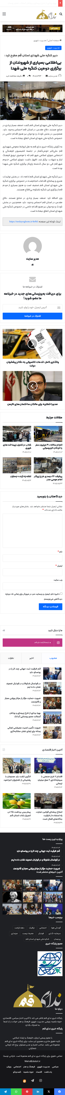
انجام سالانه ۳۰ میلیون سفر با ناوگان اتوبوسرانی (49, 446)
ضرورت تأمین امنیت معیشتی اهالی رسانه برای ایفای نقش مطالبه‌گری (24, 729)
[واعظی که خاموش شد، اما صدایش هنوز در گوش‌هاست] (12, 897)
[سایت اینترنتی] (32, 265)
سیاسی (55, 1066)
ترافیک (32, 927)
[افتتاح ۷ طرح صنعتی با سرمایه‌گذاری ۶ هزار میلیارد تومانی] (48, 766)
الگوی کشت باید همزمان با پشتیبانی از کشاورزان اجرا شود (17, 778)
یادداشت (48, 1072)
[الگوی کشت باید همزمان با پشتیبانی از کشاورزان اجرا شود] (17, 766)
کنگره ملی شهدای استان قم (37, 939)
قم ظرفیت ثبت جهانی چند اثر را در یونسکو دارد (25, 670)
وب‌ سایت (58, 580)
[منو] (4, 15)
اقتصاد (39, 1072)
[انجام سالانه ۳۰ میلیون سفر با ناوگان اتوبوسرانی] (48, 434)
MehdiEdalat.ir (32, 1061)
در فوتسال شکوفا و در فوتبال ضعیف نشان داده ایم (23, 685)
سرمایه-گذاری (54, 933)
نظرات (11, 658)
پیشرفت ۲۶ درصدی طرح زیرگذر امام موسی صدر (48, 478)
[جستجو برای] (60, 15)
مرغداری (14, 933)
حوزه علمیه (28, 1072)
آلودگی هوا (56, 927)
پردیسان (57, 939)
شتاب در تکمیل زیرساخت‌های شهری (17, 446)
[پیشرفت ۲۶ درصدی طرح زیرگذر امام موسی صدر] (48, 465)
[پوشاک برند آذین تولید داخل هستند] (32, 909)
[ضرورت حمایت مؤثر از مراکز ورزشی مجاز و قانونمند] (52, 703)
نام (60, 552)
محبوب (53, 658)
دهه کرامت (19, 927)
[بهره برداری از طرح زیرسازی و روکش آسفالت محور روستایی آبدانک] (52, 718)
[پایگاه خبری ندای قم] (46, 14)
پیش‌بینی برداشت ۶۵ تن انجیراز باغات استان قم (19, 813)
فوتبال (41, 933)
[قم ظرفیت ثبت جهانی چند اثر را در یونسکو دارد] (52, 673)
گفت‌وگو (17, 1072)
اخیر (32, 658)
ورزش (8, 1066)
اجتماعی (42, 927)
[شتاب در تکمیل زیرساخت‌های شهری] (17, 434)
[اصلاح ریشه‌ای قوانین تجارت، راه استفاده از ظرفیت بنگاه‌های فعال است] (48, 801)
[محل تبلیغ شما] (32, 28)
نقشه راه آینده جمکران (20, 476)
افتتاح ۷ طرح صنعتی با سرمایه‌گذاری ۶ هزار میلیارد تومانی (50, 780)
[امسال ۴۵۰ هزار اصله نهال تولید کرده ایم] (12, 909)
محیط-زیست (28, 933)
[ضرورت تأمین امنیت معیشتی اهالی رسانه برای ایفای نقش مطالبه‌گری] (52, 732)
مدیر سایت (52, 76)
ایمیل (59, 566)
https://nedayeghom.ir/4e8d (23, 221)
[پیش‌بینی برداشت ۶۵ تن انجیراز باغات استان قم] (17, 801)
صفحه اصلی (54, 40)
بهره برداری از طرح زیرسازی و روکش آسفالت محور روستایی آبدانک (25, 714)
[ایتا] (24, 1081)
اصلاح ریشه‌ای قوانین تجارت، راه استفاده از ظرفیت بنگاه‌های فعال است (49, 815)
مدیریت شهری (40, 40)
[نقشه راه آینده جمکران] (17, 465)
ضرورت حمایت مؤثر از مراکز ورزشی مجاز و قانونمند (23, 700)
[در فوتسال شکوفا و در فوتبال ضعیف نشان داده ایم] (52, 688)
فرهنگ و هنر (29, 1066)
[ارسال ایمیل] (47, 76)
